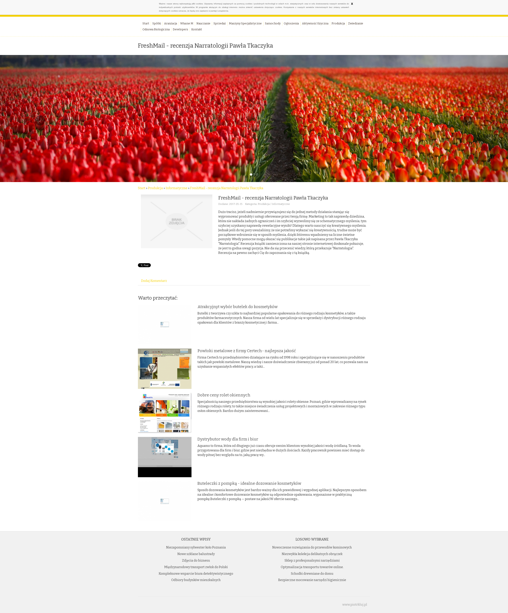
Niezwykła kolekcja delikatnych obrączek (312, 554)
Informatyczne (176, 188)
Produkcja (155, 188)
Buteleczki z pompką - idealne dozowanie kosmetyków (249, 483)
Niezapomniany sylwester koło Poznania (196, 547)
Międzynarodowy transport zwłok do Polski (196, 567)
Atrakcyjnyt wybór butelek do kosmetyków (237, 306)
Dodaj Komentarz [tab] (154, 281)
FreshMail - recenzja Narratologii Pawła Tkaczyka (226, 188)
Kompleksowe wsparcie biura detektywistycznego (196, 573)
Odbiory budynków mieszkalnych (196, 580)
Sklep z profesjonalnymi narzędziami (312, 560)
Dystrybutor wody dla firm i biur (227, 439)
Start (141, 188)
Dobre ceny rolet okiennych (223, 395)
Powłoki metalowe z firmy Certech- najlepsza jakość (246, 350)
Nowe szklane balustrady (196, 554)
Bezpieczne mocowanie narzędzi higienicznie (312, 580)
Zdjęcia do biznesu (196, 560)
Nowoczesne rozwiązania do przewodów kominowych (312, 547)
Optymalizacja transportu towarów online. (312, 567)
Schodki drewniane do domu (312, 573)
